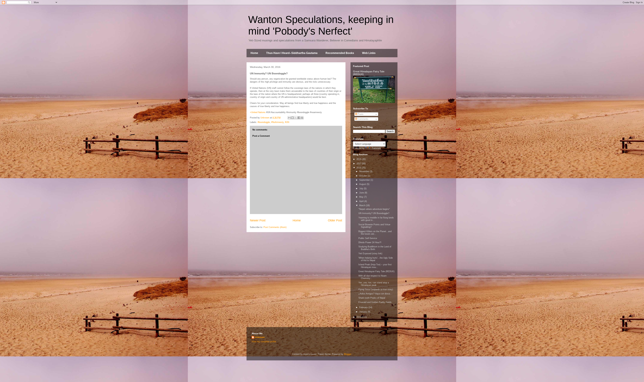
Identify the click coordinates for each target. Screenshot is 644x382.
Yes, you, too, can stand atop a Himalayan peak (373, 284)
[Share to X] (295, 117)
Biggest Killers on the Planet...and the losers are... (375, 232)
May (361, 197)
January (363, 311)
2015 (359, 317)
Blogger (347, 354)
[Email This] (289, 117)
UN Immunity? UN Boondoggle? (373, 213)
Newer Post (257, 220)
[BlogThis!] (292, 117)
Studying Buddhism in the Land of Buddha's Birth (374, 248)
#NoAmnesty (277, 122)
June (362, 192)
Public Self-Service (367, 238)
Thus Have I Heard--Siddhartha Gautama (291, 53)
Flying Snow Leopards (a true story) (375, 289)
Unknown (260, 337)
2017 (359, 163)
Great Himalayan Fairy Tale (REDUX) (376, 271)
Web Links (368, 53)
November (364, 171)
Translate (376, 148)
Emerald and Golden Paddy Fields (375, 302)
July (361, 188)
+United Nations (257, 112)
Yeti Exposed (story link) (370, 253)
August (363, 184)
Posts (360, 114)
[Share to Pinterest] (302, 117)
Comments (362, 119)
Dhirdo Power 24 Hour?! (369, 242)
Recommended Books (340, 53)
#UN (287, 122)
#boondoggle (264, 122)
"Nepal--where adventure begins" (374, 209)
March (362, 205)
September (364, 180)
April (361, 201)
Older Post (335, 220)
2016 (359, 167)
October (363, 176)
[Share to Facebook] (299, 117)
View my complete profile (264, 341)
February (363, 307)
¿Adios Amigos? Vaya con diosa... (375, 293)
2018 (359, 159)
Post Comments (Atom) (274, 227)
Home (254, 53)
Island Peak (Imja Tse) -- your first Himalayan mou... (375, 265)
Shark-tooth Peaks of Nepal (371, 298)
